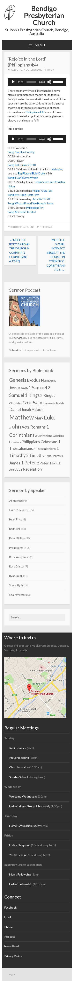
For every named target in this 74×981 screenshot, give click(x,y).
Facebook (10, 907)
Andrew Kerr (16, 500)
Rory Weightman (19, 557)
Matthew (21, 417)
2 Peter (43, 463)
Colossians (49, 442)
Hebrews (57, 455)
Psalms (38, 402)
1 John (53, 463)
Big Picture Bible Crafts (31, 173)
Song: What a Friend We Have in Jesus (30, 203)
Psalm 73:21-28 (42, 190)
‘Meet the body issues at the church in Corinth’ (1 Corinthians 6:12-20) (19, 250)
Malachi (37, 409)
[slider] (58, 81)
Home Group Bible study (25, 825)
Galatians (58, 435)
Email (7, 917)
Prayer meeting (19, 757)
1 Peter (28, 462)
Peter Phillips (17, 538)
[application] (37, 82)
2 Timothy (35, 455)
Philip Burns (16, 547)
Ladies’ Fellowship (20, 884)
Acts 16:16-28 (41, 199)
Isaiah (60, 403)
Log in (12, 974)
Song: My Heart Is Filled (22, 212)
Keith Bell (16, 227)
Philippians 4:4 (34, 112)
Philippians (46, 227)
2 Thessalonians (44, 448)
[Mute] (49, 82)
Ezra (26, 402)
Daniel (15, 409)
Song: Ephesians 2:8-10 (22, 165)
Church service (19, 767)
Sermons (28, 227)
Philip (50, 69)
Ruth (24, 388)
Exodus (33, 380)
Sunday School (18, 777)
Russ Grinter (16, 566)
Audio (14, 69)
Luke (50, 417)
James (14, 463)
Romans (38, 427)
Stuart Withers (18, 594)
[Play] (13, 82)
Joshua (15, 388)
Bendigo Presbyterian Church (44, 15)
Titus (48, 455)
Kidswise (57, 169)
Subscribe (15, 350)
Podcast (9, 936)
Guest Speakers (18, 510)
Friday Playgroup (19, 845)
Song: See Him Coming (21, 152)
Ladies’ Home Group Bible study (30, 806)
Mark (38, 418)
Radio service (17, 748)
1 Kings (32, 395)
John (15, 426)
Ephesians (15, 442)
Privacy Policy (13, 956)
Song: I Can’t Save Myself (23, 177)
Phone (8, 927)
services (19, 337)
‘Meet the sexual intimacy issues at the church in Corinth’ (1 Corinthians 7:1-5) (55, 255)
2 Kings (46, 395)
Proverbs (50, 403)
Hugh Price (15, 519)
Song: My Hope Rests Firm (23, 194)
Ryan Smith (16, 576)
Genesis (17, 380)
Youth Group (17, 855)
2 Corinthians (43, 435)
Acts (26, 427)
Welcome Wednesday (23, 796)
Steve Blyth (16, 585)
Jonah (26, 409)
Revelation (32, 469)
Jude (18, 469)
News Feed (11, 946)
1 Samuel (37, 387)
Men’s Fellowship (20, 874)
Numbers (48, 380)
